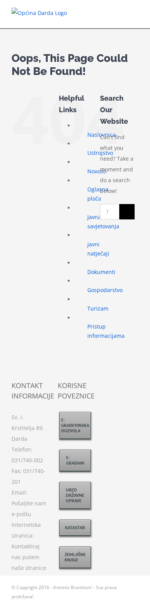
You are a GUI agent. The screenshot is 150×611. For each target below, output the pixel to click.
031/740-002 (27, 460)
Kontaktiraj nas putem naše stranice (29, 557)
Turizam (97, 308)
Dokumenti (101, 272)
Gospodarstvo (105, 290)
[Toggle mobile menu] (135, 17)
